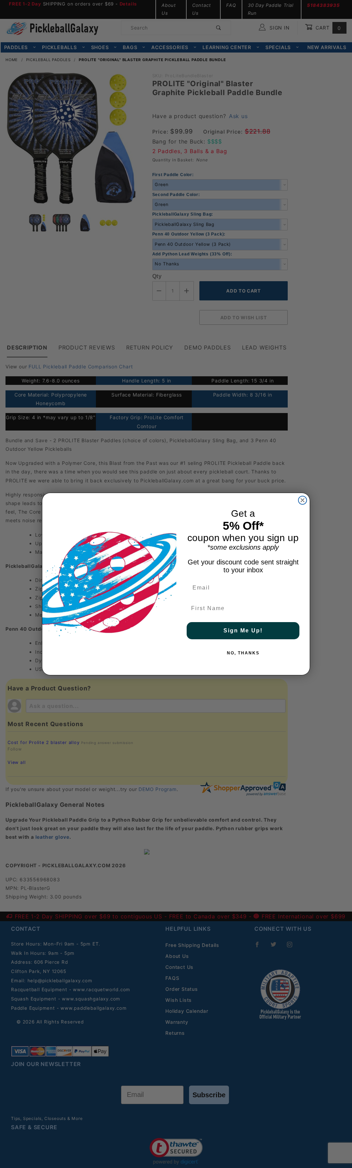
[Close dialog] (302, 500)
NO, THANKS (243, 653)
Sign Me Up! (243, 630)
